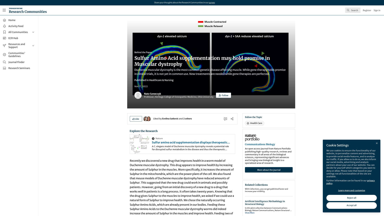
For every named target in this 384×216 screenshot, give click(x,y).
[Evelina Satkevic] (145, 118)
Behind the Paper (143, 52)
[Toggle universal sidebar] (4, 10)
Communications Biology (260, 144)
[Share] (232, 119)
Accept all (352, 205)
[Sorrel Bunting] (148, 118)
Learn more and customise (351, 190)
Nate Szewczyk (152, 93)
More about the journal (268, 170)
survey (212, 2)
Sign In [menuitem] (377, 10)
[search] (352, 10)
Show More (250, 213)
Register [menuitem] (367, 10)
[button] (223, 95)
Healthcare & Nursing (161, 80)
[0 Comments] (225, 119)
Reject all (351, 197)
